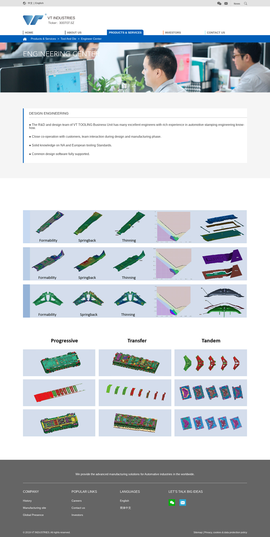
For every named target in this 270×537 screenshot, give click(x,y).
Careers (77, 500)
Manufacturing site (34, 507)
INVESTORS (173, 32)
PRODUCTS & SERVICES (125, 32)
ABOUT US (74, 32)
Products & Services (43, 38)
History (27, 500)
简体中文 (125, 507)
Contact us (78, 507)
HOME (29, 32)
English (39, 3)
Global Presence (33, 514)
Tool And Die (68, 38)
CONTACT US (216, 32)
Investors (77, 514)
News (237, 3)
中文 (30, 3)
